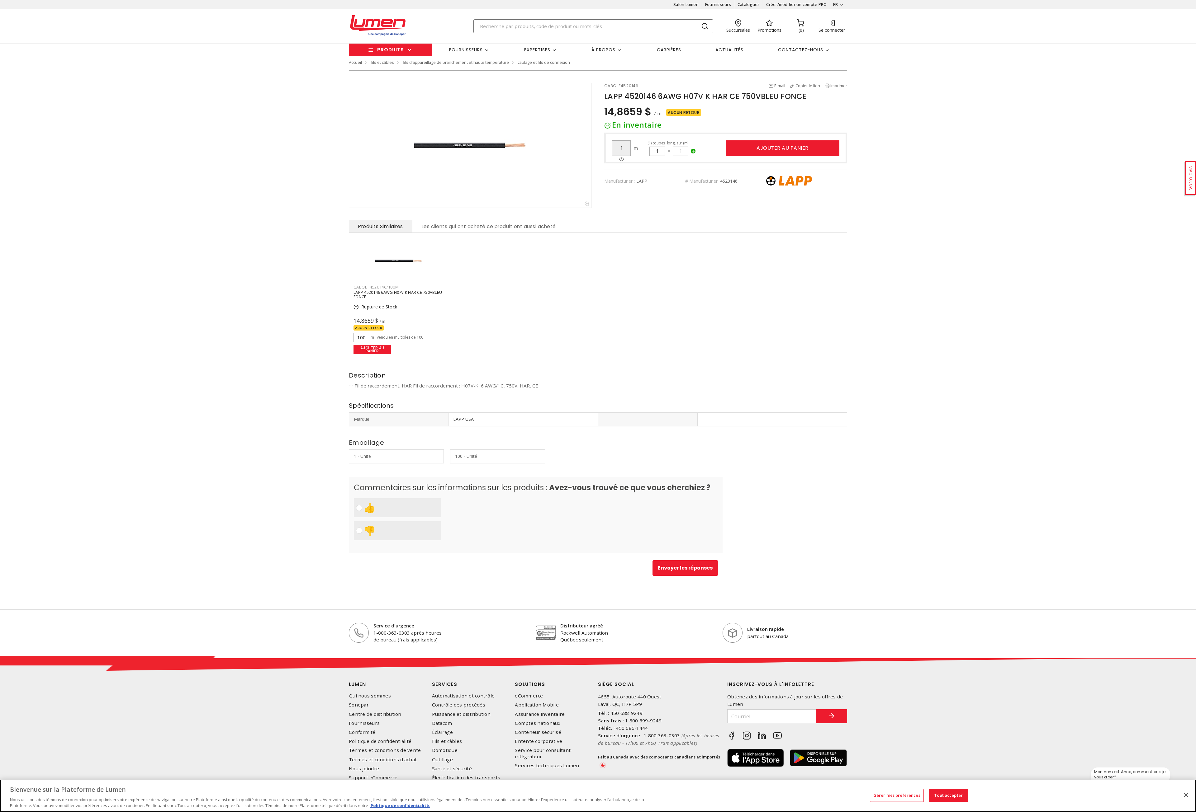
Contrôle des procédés (458, 705)
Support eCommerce (373, 778)
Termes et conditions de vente (385, 750)
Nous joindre (364, 769)
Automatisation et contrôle (463, 696)
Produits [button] (390, 49)
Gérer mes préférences (896, 795)
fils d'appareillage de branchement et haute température (456, 62)
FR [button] (835, 4)
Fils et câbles (447, 741)
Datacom (442, 723)
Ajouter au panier (783, 148)
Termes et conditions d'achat (383, 760)
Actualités (729, 50)
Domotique (445, 750)
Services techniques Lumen (547, 765)
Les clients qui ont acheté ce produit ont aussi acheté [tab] (489, 226)
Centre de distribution (375, 714)
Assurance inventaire (540, 714)
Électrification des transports (466, 778)
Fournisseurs (718, 4)
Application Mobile (537, 705)
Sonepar (359, 705)
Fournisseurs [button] (466, 50)
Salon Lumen (686, 4)
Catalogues (749, 4)
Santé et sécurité (452, 769)
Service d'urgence (393, 625)
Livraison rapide (765, 629)
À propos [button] (603, 50)
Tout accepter (948, 795)
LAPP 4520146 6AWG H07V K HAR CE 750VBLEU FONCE (398, 294)
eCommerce (529, 696)
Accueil (355, 62)
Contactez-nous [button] (800, 50)
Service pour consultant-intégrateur (543, 753)
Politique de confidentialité (380, 741)
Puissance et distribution (461, 714)
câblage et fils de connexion (544, 62)
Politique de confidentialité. (400, 805)
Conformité (362, 732)
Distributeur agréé (581, 625)
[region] (598, 796)
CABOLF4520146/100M (376, 287)
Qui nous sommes (370, 696)
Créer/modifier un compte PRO (796, 4)
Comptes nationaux (537, 723)
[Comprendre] (621, 159)
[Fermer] (1186, 795)
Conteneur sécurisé (538, 732)
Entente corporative (538, 741)
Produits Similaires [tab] (380, 226)
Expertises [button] (537, 50)
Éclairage (442, 732)
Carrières (669, 50)
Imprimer (838, 85)
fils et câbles (382, 62)
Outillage (442, 760)
